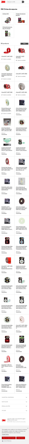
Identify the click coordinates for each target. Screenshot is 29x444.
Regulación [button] (6, 406)
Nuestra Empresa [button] (8, 397)
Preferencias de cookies (12, 420)
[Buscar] (23, 2)
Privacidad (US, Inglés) (20, 418)
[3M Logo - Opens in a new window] (3, 2)
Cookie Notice (5, 434)
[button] (7, 441)
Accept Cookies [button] (21, 437)
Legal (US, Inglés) (11, 418)
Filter (24, 43)
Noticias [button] (5, 401)
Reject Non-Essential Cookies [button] (8, 437)
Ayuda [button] (4, 410)
